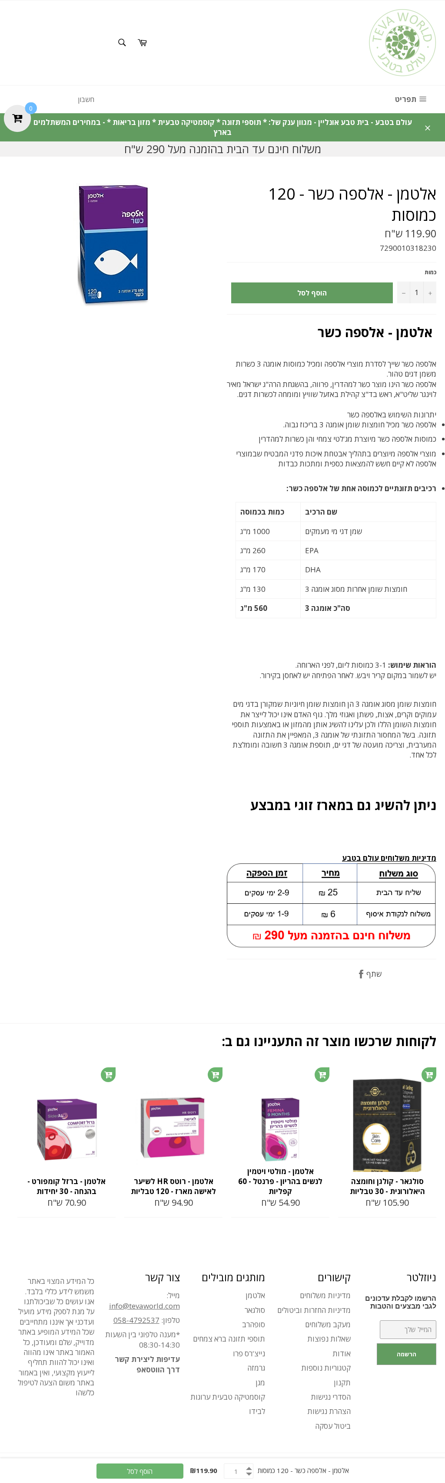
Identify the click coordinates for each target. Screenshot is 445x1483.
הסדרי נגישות (331, 1397)
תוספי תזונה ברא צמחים (229, 1339)
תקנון (342, 1383)
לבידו (257, 1411)
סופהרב (253, 1324)
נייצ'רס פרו (249, 1353)
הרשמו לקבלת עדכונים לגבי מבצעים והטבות (400, 1302)
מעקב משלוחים (328, 1324)
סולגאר (255, 1310)
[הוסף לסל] (108, 1074)
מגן (260, 1383)
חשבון (86, 99)
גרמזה (256, 1368)
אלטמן (255, 1295)
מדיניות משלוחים (325, 1295)
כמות (430, 272)
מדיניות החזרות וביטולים (314, 1310)
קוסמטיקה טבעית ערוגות (227, 1397)
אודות (341, 1353)
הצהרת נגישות (329, 1411)
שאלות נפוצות (329, 1339)
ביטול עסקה (333, 1426)
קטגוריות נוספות (326, 1368)
